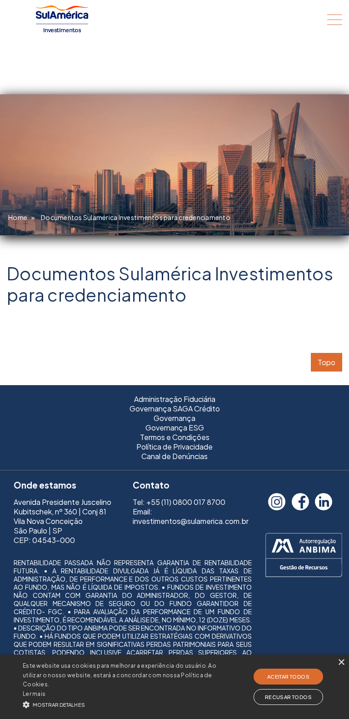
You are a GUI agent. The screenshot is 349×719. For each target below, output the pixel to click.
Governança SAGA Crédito (175, 408)
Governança (174, 418)
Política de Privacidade (174, 446)
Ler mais (34, 693)
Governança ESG (174, 427)
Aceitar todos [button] (288, 677)
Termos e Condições (174, 437)
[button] (121, 704)
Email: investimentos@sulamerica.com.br (191, 516)
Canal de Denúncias (174, 456)
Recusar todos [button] (288, 697)
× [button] (341, 662)
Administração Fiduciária (174, 399)
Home (17, 217)
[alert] (174, 687)
